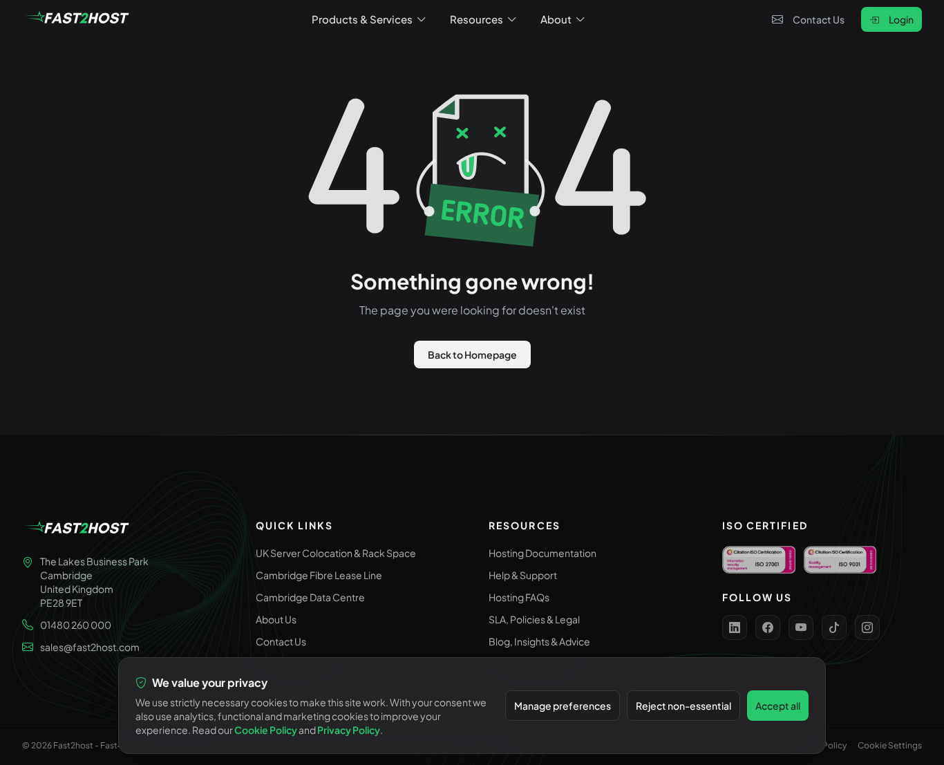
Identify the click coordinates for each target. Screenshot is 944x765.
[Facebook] (767, 627)
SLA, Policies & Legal (534, 619)
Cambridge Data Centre (310, 597)
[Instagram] (867, 627)
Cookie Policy (265, 730)
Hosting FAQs (519, 597)
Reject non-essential (683, 705)
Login (901, 19)
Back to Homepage (472, 354)
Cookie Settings (890, 745)
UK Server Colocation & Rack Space (336, 553)
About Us (276, 619)
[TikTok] (834, 627)
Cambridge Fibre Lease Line (319, 575)
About (556, 19)
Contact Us (818, 19)
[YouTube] (801, 627)
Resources (476, 19)
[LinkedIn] (734, 627)
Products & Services (362, 19)
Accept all (777, 705)
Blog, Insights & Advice (539, 641)
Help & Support (523, 575)
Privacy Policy (348, 730)
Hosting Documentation (542, 553)
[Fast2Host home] (77, 19)
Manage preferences (562, 705)
